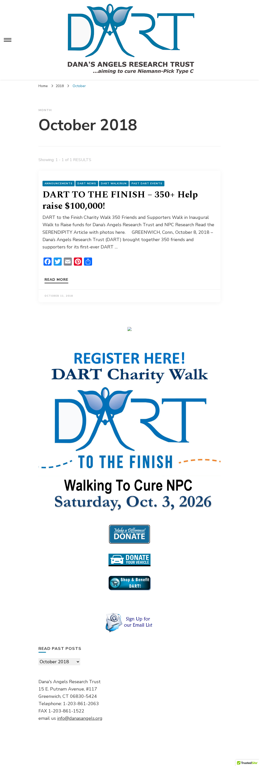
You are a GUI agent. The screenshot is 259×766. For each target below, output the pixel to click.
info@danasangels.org (79, 718)
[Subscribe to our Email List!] (129, 622)
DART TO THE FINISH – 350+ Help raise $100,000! (120, 200)
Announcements (59, 183)
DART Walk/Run (114, 183)
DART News (86, 183)
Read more (56, 280)
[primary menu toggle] (7, 40)
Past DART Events (147, 183)
